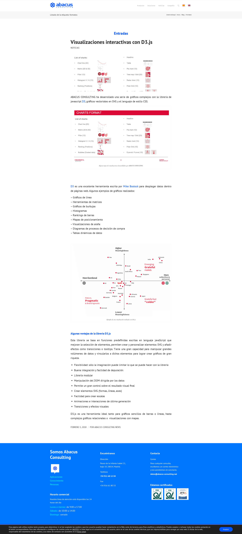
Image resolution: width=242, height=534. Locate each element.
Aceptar (226, 529)
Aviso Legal (81, 531)
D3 (83, 101)
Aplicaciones (56, 476)
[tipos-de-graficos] (121, 73)
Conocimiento (56, 480)
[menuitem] (140, 5)
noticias (75, 47)
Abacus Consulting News (107, 427)
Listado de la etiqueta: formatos (63, 14)
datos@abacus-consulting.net (163, 474)
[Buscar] (178, 5)
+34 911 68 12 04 (108, 476)
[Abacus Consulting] (62, 5)
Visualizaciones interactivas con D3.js (111, 42)
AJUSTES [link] (75, 529)
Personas (54, 484)
